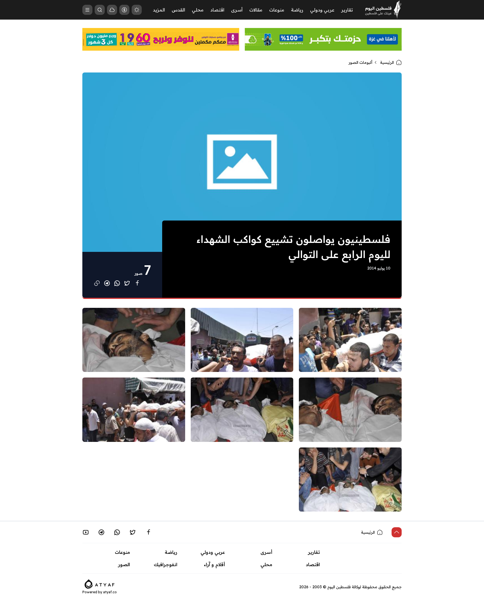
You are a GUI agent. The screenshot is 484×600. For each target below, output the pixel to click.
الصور (124, 564)
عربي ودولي (322, 10)
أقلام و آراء (214, 564)
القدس (178, 10)
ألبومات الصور (360, 62)
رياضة (297, 10)
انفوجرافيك (165, 564)
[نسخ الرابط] (97, 283)
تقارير (347, 10)
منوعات (276, 10)
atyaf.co (110, 592)
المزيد (159, 10)
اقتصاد (217, 10)
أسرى (237, 10)
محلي (198, 10)
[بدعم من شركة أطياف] (100, 583)
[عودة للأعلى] (397, 532)
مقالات (255, 10)
